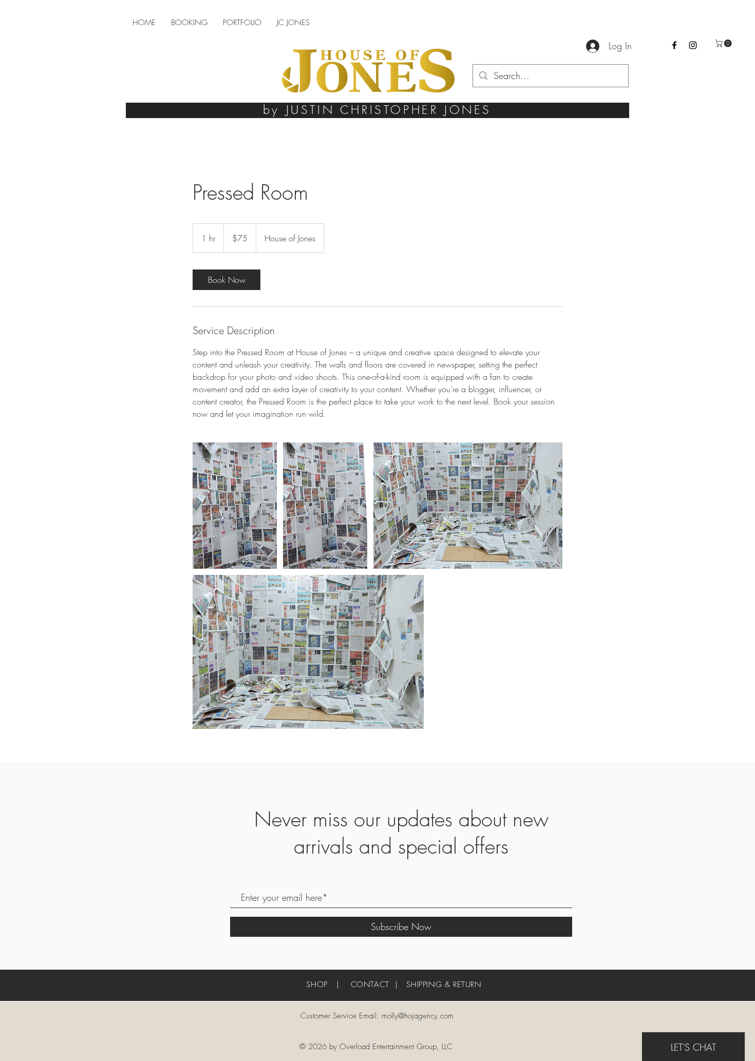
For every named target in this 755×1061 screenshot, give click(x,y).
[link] (226, 279)
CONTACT (370, 984)
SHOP (316, 984)
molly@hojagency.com (418, 1016)
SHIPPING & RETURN (443, 984)
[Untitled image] (235, 505)
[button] (724, 43)
